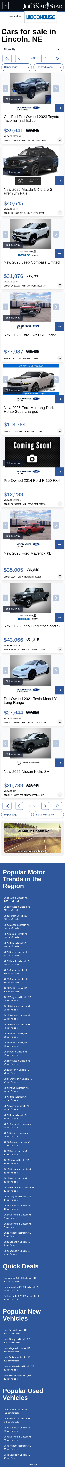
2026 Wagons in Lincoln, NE (17, 999)
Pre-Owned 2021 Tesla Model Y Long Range (30, 700)
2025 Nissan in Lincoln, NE (16, 1135)
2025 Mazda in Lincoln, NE (17, 1108)
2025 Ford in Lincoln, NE (15, 1044)
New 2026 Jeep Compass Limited (32, 262)
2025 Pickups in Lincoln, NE (17, 1062)
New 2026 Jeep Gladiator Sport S (32, 626)
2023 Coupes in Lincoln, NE (17, 1252)
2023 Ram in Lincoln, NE (15, 1153)
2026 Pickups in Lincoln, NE (17, 908)
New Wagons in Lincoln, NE (17, 1350)
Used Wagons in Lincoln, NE (17, 1447)
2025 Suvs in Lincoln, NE (16, 972)
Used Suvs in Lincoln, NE (16, 1411)
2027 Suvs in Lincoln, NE (16, 935)
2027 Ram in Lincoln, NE (15, 1053)
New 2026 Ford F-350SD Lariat (30, 335)
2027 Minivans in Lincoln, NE (18, 1216)
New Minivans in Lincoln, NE (17, 1377)
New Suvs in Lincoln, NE (15, 1332)
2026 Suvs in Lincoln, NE (16, 899)
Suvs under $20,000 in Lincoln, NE (20, 1280)
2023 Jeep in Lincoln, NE (16, 1117)
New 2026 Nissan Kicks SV (26, 771)
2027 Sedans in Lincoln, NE (17, 1144)
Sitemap (32, 1464)
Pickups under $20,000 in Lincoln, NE (22, 1289)
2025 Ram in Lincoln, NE (15, 1180)
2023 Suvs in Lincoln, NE (16, 981)
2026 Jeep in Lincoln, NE (16, 945)
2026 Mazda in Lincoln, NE (17, 926)
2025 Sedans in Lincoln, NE (17, 1243)
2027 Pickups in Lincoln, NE (17, 1008)
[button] (5, 88)
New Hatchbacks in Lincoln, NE (19, 1368)
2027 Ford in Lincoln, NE (15, 990)
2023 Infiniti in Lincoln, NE (16, 1162)
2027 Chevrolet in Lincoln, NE (18, 1080)
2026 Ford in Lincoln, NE (15, 917)
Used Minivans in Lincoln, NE (18, 1438)
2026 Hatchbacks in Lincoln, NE (19, 1189)
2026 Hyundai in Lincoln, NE (17, 963)
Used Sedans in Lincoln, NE (17, 1429)
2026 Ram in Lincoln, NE (15, 954)
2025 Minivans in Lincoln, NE (18, 1171)
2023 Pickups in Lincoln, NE (17, 1026)
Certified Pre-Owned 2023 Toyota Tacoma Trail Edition (31, 118)
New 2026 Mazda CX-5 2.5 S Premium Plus (28, 191)
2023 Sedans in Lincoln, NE (17, 1207)
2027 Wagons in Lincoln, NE (17, 1198)
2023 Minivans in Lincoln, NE (18, 1225)
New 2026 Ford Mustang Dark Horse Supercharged (29, 409)
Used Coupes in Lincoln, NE (17, 1456)
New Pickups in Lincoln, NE (17, 1341)
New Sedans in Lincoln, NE (17, 1359)
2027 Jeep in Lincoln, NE (16, 1098)
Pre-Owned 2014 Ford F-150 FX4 (32, 480)
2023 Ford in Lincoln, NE (15, 1035)
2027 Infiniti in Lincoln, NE (16, 1089)
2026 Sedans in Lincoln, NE (17, 1017)
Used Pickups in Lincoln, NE (17, 1420)
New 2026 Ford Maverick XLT (28, 553)
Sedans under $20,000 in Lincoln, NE (22, 1298)
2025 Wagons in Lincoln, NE (17, 1234)
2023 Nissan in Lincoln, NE (16, 1071)
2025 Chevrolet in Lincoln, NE (18, 1126)
